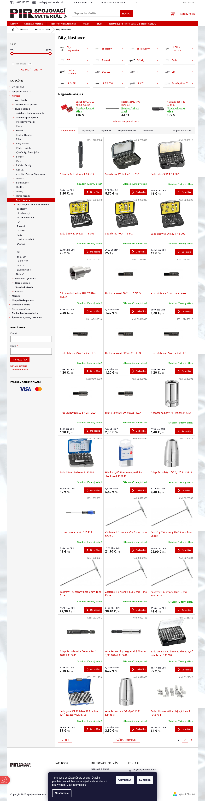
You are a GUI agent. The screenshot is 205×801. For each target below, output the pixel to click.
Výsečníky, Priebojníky (27, 152)
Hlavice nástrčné (25, 239)
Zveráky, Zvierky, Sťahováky (30, 174)
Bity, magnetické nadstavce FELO (34, 204)
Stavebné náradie (24, 287)
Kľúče (19, 126)
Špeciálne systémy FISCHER (27, 317)
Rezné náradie (22, 283)
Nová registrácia (18, 366)
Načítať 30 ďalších (126, 739)
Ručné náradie (22, 108)
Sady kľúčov (22, 143)
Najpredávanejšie (127, 130)
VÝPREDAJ (18, 87)
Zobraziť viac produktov (125, 121)
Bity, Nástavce (23, 200)
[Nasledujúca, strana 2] (185, 740)
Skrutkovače (22, 182)
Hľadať (126, 13)
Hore (67, 739)
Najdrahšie (105, 130)
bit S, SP (21, 256)
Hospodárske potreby (23, 300)
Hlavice (19, 130)
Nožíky (19, 191)
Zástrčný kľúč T (25, 269)
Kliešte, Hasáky (24, 135)
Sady (19, 235)
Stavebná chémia (21, 309)
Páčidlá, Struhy (23, 165)
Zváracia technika (21, 304)
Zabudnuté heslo (19, 369)
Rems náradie (23, 196)
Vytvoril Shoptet (187, 794)
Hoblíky (20, 187)
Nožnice (20, 178)
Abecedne (148, 130)
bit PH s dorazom (26, 217)
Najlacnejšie (88, 130)
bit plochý (22, 209)
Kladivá (19, 169)
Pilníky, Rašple (23, 148)
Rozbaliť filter (29, 69)
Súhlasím (145, 779)
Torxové (21, 226)
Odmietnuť (125, 779)
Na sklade (23, 63)
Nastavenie (62, 793)
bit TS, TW (22, 261)
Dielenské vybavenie (25, 278)
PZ (18, 222)
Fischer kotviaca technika (25, 313)
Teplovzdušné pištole (26, 104)
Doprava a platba (83, 2)
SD (18, 252)
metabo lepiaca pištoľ (27, 117)
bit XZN (20, 265)
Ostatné (20, 274)
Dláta (18, 161)
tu (85, 784)
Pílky (18, 139)
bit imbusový (23, 213)
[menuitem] (14, 23)
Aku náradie (21, 100)
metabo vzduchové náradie (30, 113)
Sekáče (20, 156)
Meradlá (16, 296)
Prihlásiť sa (20, 359)
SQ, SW (21, 243)
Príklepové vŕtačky (25, 121)
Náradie (16, 96)
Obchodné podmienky (112, 2)
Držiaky (20, 230)
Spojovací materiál (21, 91)
